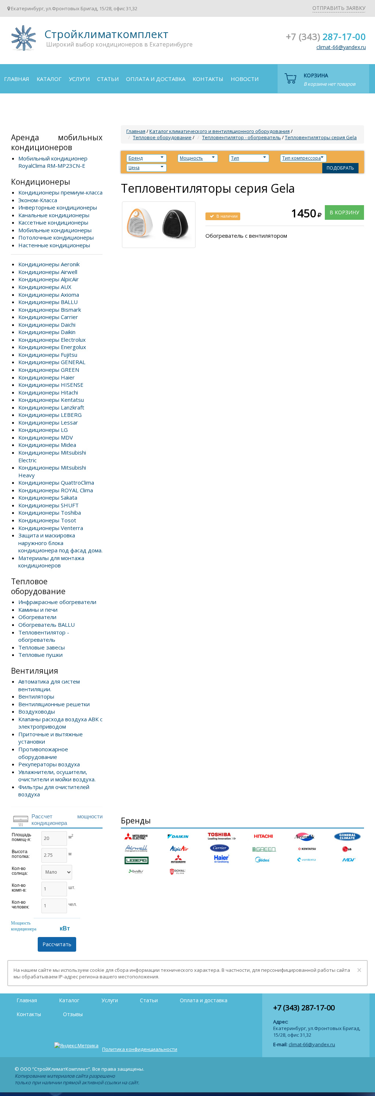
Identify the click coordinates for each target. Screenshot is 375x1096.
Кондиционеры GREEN (48, 369)
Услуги (79, 78)
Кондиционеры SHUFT (48, 505)
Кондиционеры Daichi (46, 324)
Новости (245, 78)
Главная (16, 78)
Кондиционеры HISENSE (50, 384)
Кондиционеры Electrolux (52, 339)
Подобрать (340, 168)
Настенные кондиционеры (54, 245)
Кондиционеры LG (43, 429)
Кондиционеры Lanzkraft (51, 407)
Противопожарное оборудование (43, 752)
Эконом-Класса (37, 200)
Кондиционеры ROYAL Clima (55, 490)
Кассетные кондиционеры (53, 222)
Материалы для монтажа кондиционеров (51, 561)
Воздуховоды (36, 711)
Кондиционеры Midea (47, 444)
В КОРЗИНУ (344, 212)
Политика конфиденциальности (139, 1049)
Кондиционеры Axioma (48, 294)
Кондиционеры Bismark (49, 309)
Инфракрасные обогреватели (57, 602)
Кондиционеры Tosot (47, 520)
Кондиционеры (40, 182)
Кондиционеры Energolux (52, 347)
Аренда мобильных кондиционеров (57, 142)
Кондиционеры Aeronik (48, 264)
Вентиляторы (36, 696)
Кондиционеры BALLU (48, 302)
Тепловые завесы (41, 647)
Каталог (49, 78)
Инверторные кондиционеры (57, 207)
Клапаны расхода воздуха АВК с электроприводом (60, 722)
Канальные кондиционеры (53, 215)
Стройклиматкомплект (22, 40)
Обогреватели (37, 617)
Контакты (208, 78)
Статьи (108, 78)
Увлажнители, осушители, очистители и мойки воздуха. (57, 775)
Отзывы (16, 107)
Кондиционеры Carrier (48, 317)
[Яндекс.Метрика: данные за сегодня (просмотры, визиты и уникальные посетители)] (76, 1045)
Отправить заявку (338, 7)
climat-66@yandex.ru (341, 47)
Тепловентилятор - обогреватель (43, 636)
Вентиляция (34, 671)
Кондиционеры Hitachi (48, 392)
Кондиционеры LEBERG (50, 414)
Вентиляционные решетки (54, 704)
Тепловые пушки (40, 654)
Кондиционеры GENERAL (51, 362)
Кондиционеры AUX (44, 286)
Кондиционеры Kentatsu (51, 399)
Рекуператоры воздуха (49, 764)
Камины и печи (37, 609)
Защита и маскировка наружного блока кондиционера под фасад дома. (60, 543)
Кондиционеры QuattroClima (56, 482)
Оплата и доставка (155, 78)
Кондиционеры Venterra (50, 528)
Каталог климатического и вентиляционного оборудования (219, 131)
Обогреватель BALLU (46, 624)
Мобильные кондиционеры (55, 230)
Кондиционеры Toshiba (49, 512)
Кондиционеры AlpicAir (48, 279)
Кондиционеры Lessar (48, 422)
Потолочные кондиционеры (56, 237)
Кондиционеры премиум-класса (60, 192)
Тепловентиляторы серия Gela (321, 137)
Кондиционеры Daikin (46, 332)
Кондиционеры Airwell (47, 271)
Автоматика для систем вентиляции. (49, 685)
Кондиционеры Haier (46, 377)
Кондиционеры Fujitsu (47, 354)
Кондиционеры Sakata (47, 497)
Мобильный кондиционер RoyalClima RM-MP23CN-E (53, 162)
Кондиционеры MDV (45, 437)
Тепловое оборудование (38, 586)
